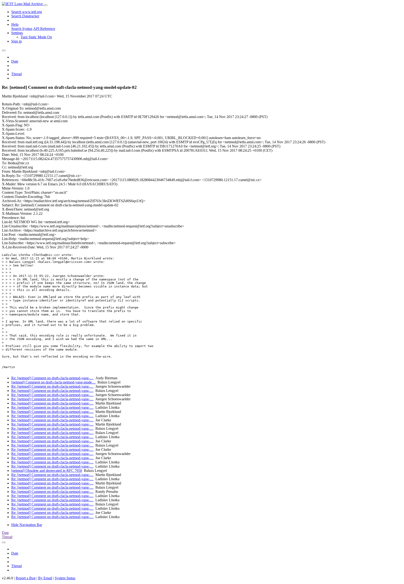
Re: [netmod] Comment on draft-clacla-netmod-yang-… (52, 378)
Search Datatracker (25, 16)
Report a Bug (26, 578)
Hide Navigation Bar (26, 525)
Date (14, 61)
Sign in (16, 41)
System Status (65, 578)
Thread (16, 74)
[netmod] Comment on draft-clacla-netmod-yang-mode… (53, 382)
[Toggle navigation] (45, 5)
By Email (45, 578)
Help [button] (14, 24)
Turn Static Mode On (36, 37)
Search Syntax (21, 29)
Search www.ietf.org (26, 12)
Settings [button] (17, 33)
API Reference (44, 29)
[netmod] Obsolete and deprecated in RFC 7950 (46, 471)
